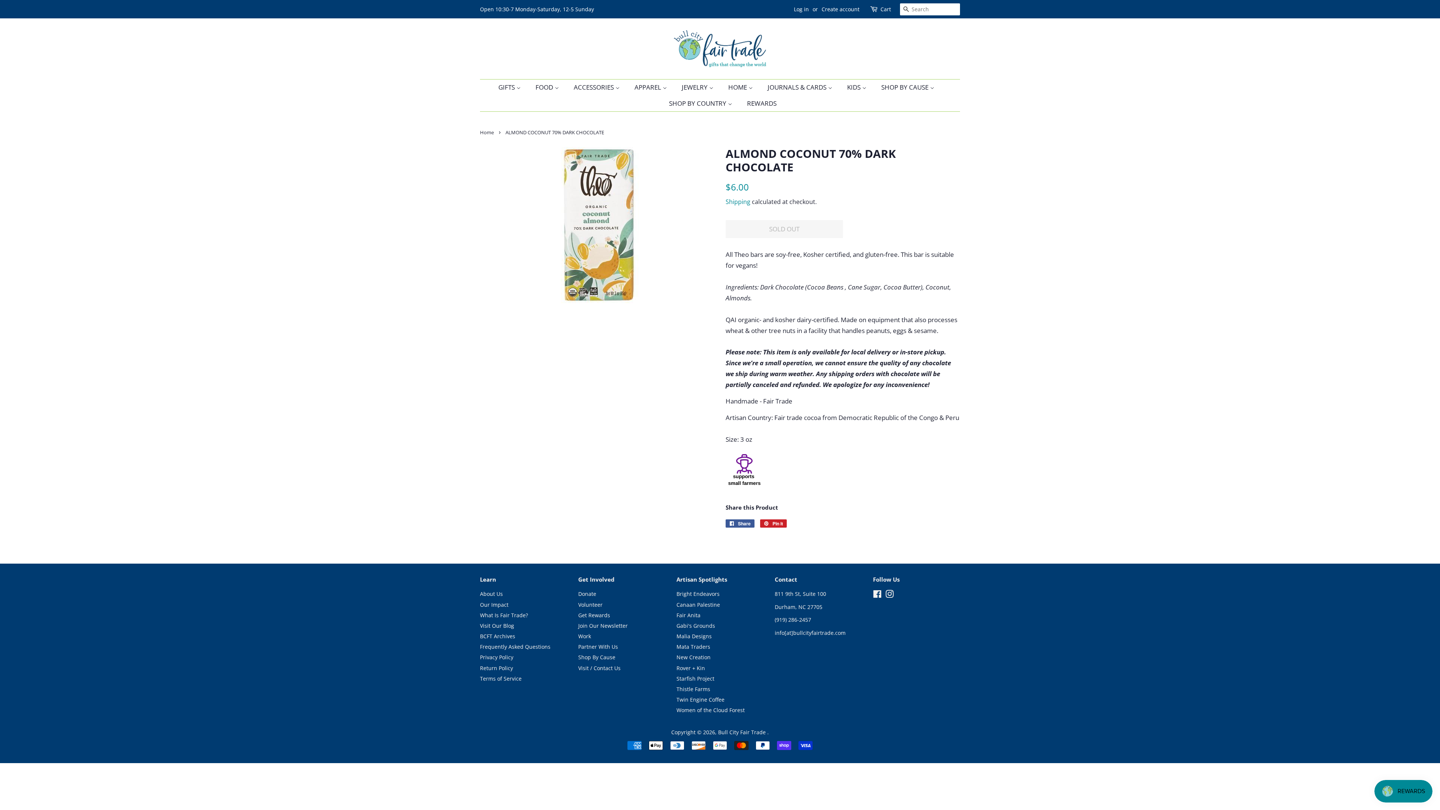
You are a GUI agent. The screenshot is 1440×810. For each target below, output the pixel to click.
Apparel (648, 87)
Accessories (594, 87)
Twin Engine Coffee (700, 699)
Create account (841, 9)
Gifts (507, 87)
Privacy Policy (496, 657)
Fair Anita (688, 615)
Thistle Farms (693, 689)
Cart (885, 9)
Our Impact (494, 604)
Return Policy (496, 668)
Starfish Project (695, 678)
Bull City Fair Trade (742, 732)
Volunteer (590, 604)
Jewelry (695, 87)
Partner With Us (598, 646)
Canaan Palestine (698, 604)
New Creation (693, 657)
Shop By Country (698, 103)
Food (545, 87)
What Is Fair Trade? (504, 615)
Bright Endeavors (698, 593)
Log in (801, 9)
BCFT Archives (497, 636)
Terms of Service (501, 678)
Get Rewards (594, 615)
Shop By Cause (905, 87)
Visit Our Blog (497, 625)
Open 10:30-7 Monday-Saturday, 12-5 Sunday (537, 9)
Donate (587, 593)
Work (584, 636)
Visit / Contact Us (599, 668)
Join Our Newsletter (603, 625)
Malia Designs (694, 636)
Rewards (762, 103)
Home (738, 87)
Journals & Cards (798, 87)
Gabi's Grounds (695, 625)
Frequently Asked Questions (515, 646)
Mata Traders (693, 646)
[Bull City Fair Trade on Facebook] (877, 595)
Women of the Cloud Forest (710, 710)
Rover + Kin (690, 668)
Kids (854, 87)
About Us (491, 593)
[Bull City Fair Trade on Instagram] (889, 595)
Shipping (738, 202)
